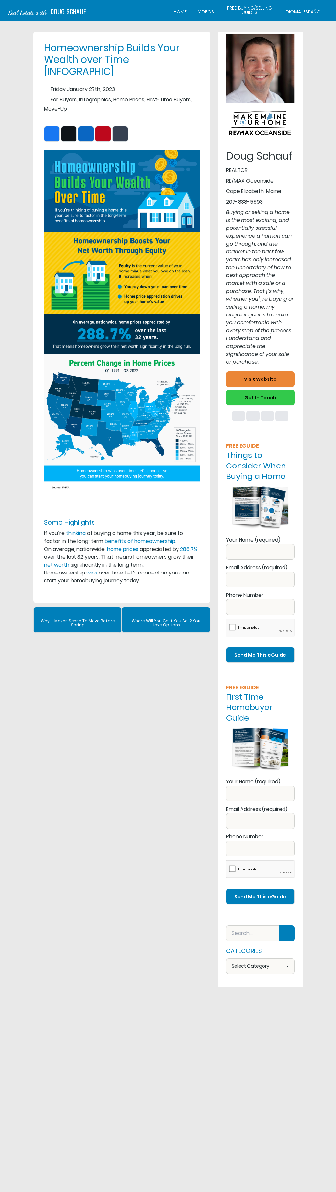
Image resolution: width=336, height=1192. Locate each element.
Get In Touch (260, 397)
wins (91, 572)
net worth (56, 565)
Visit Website (260, 379)
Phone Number (244, 595)
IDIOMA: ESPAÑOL (304, 12)
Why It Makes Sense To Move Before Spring (78, 623)
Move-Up (55, 109)
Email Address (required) (256, 567)
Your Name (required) (253, 540)
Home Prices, (129, 99)
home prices (122, 549)
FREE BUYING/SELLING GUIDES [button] (249, 10)
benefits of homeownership (140, 541)
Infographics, (95, 99)
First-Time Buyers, (169, 99)
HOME (180, 12)
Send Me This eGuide (260, 655)
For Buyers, (64, 99)
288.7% (188, 549)
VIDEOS (206, 12)
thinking (76, 533)
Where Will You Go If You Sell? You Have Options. (166, 623)
